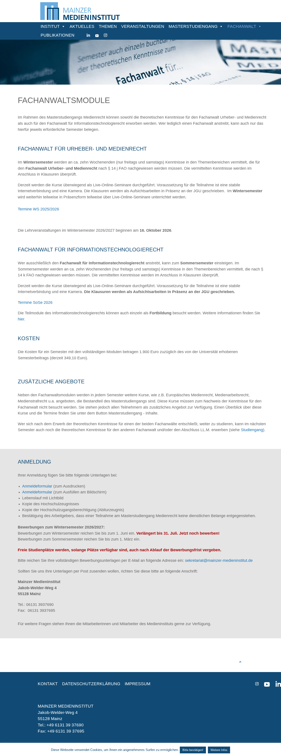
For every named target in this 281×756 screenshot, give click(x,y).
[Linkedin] (88, 35)
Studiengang (252, 429)
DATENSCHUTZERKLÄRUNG (91, 683)
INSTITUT (50, 26)
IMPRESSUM (137, 683)
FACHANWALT (241, 26)
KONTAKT (48, 683)
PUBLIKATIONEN (57, 35)
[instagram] (105, 35)
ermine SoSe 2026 (36, 302)
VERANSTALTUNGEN (142, 26)
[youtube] (97, 35)
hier (21, 319)
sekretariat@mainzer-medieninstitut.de (219, 560)
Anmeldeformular (37, 492)
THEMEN (108, 26)
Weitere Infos (219, 750)
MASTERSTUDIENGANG (193, 26)
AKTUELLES (82, 26)
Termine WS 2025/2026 (38, 209)
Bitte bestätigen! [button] (192, 750)
